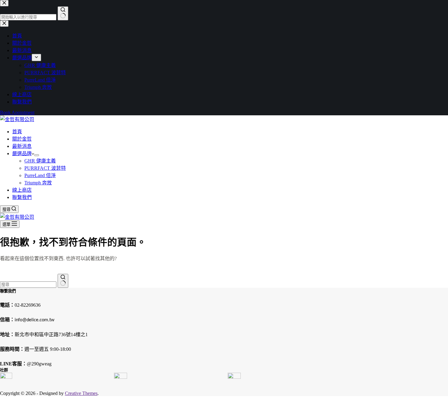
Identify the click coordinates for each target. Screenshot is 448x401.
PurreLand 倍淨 (40, 175)
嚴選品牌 (22, 153)
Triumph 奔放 (38, 182)
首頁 (17, 131)
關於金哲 (22, 138)
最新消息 (22, 146)
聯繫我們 (22, 197)
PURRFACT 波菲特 (45, 168)
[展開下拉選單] (36, 155)
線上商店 (22, 190)
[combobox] (28, 284)
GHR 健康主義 (40, 160)
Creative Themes (81, 393)
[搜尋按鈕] (63, 281)
